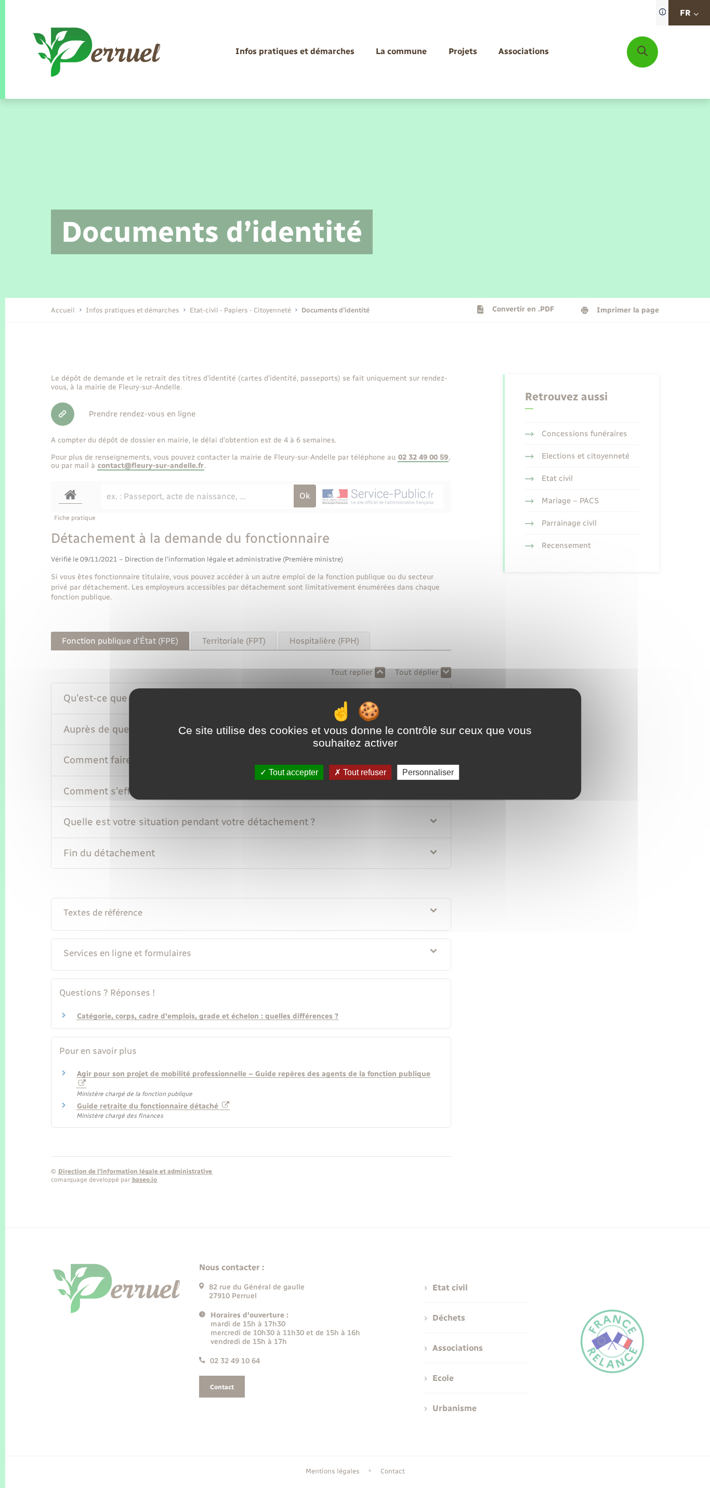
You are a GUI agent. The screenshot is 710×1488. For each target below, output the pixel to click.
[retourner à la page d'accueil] (97, 52)
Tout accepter (292, 772)
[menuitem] (294, 52)
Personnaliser (428, 772)
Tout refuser (363, 772)
